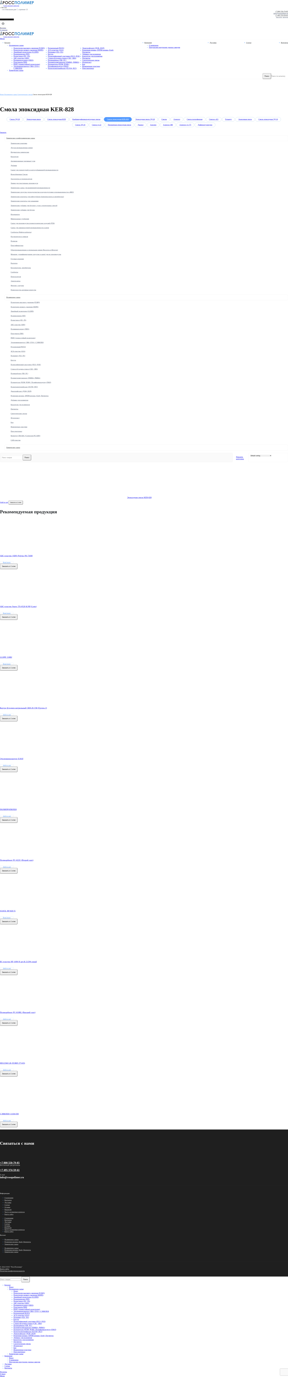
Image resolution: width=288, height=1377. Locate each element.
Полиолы (14, 241)
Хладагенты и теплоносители (21, 179)
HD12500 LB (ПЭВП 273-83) (12, 1063)
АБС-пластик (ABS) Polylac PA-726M (16, 556)
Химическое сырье (16, 70)
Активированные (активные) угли (23, 161)
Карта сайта (8, 1214)
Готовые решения (17, 259)
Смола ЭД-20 (15, 119)
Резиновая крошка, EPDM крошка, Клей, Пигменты (29, 396)
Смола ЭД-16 (80, 125)
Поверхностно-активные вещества (23, 290)
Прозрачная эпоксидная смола (119, 125)
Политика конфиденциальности (12, 1271)
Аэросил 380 (168, 125)
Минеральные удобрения (20, 219)
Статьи (7, 1205)
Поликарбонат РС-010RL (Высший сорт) (17, 1012)
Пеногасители (16, 277)
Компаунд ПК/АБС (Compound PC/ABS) (25, 436)
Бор (83, 64)
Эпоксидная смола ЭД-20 (145, 119)
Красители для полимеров (92, 56)
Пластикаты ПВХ (20, 62)
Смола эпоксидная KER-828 (118, 119)
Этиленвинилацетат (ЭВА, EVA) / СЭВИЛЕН (27, 342)
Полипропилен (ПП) (21, 54)
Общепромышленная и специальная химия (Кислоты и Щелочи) (34, 250)
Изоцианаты (15, 214)
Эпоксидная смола (33, 119)
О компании (153, 45)
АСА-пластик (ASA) (56, 50)
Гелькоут (228, 119)
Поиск (266, 76)
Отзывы (7, 1207)
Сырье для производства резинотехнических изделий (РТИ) (33, 223)
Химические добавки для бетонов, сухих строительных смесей (34, 205)
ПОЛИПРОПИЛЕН (8, 809)
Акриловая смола (245, 119)
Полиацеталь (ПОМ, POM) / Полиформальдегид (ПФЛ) (58, 65)
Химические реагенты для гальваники (24, 201)
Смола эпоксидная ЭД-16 (268, 119)
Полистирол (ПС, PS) (22, 56)
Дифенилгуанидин (205, 125)
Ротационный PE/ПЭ (56, 48)
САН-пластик (15, 440)
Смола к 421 (213, 119)
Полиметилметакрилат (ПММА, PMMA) (63, 62)
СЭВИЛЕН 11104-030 (9, 1114)
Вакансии (7, 1209)
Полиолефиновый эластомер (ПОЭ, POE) (64, 56)
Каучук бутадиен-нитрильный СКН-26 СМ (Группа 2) (23, 708)
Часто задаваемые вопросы (14, 1212)
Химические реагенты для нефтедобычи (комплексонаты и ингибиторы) (37, 197)
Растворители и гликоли (19, 236)
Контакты (8, 1200)
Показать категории (240, 458)
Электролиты (15, 281)
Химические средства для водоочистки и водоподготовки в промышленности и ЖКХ (42, 192)
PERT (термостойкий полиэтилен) (27, 64)
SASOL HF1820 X (8, 911)
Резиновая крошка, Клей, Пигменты (17, 1242)
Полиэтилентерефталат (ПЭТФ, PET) (62, 68)
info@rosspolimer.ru (280, 13)
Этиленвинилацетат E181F (11, 759)
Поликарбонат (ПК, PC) (57, 60)
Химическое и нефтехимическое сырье (20, 138)
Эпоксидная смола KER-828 (139, 497)
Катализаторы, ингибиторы (21, 268)
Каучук (50, 54)
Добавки (14, 165)
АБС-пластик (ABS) (21, 58)
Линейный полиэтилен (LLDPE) (26, 52)
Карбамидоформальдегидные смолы (86, 119)
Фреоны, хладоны (17, 285)
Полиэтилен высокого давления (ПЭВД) (29, 48)
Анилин (153, 125)
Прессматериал (88, 68)
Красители (14, 157)
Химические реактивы (19, 143)
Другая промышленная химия (22, 148)
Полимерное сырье (16, 45)
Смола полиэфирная (194, 119)
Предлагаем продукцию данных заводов (164, 47)
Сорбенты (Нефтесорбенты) (21, 232)
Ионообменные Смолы (19, 174)
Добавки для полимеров (91, 54)
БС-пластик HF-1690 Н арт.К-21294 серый (18, 962)
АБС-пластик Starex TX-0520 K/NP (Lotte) (18, 606)
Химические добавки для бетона (23, 210)
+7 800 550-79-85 (281, 11)
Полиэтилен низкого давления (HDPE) (28, 50)
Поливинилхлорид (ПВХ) (24, 60)
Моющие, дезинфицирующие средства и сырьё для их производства (36, 254)
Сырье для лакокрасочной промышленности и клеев (30, 228)
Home (2, 94)
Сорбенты (14, 272)
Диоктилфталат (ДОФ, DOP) (93, 48)
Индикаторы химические (20, 152)
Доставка (7, 1202)
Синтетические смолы (90, 60)
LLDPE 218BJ (6, 657)
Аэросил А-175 (185, 125)
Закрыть (3, 132)
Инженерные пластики (91, 66)
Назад (11, 1287)
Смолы (164, 119)
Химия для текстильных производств (24, 183)
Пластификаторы (17, 245)
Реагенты (14, 263)
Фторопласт (86, 62)
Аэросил (176, 119)
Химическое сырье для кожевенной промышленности (30, 188)
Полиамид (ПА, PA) (55, 52)
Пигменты (86, 58)
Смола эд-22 (96, 125)
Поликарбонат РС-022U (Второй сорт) (16, 860)
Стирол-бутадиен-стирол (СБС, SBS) (62, 58)
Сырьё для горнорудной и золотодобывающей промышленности (34, 170)
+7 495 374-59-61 (281, 15)
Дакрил (140, 125)
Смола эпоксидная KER (56, 119)
